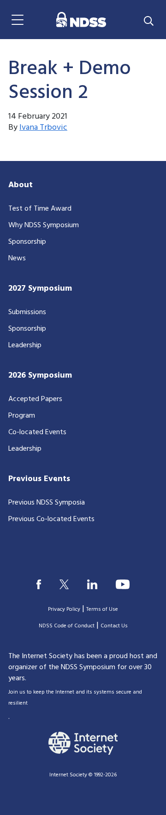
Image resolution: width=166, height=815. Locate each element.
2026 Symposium (40, 375)
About (20, 185)
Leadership (25, 345)
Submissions (27, 312)
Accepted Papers (35, 399)
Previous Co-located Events (51, 519)
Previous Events (39, 479)
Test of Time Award (39, 209)
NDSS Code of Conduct (67, 626)
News (17, 258)
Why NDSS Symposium (43, 225)
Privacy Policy (64, 609)
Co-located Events (37, 432)
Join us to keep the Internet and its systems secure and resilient (75, 698)
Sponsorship (27, 242)
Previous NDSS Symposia (46, 503)
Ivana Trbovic (43, 127)
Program (21, 416)
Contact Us (114, 626)
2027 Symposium (40, 288)
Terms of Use (102, 609)
